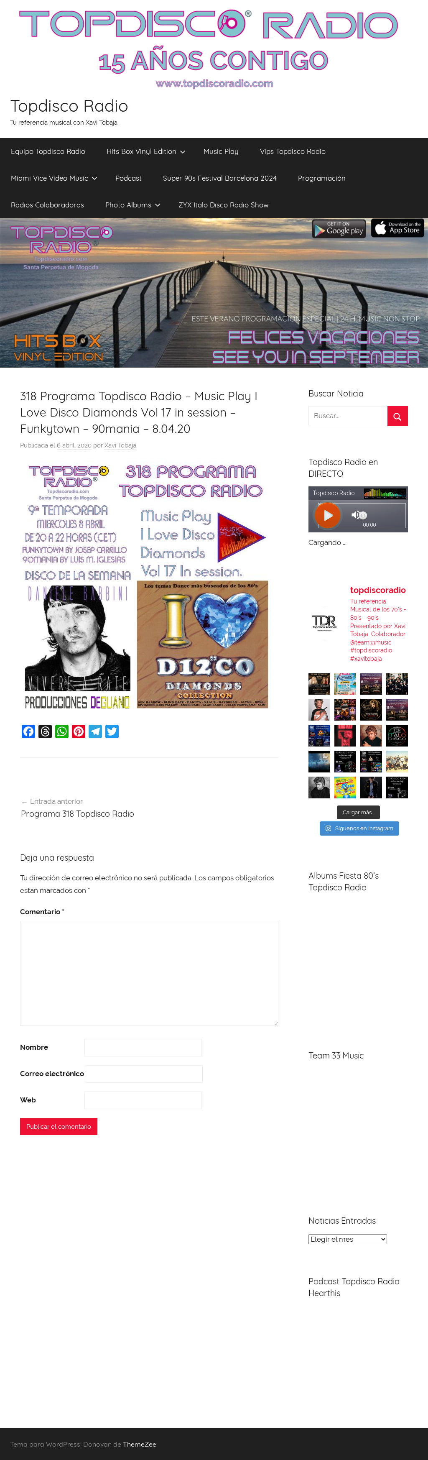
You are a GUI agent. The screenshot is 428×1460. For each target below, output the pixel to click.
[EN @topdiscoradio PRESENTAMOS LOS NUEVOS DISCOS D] (345, 761)
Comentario (42, 912)
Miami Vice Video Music (49, 178)
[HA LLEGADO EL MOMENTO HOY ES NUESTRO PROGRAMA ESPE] (397, 710)
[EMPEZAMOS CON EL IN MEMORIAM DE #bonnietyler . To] (371, 710)
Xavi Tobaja (120, 445)
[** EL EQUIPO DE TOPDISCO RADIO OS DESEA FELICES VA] (345, 684)
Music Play (221, 151)
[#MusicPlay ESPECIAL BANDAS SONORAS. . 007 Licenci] (345, 710)
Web (28, 1100)
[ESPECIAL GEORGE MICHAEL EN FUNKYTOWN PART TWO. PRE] (371, 736)
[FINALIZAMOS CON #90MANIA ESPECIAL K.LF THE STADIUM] (345, 736)
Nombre (34, 1047)
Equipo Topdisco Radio (48, 151)
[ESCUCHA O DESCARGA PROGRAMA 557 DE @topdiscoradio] (371, 761)
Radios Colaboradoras (47, 204)
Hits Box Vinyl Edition (141, 151)
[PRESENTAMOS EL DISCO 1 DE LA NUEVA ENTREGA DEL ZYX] (345, 787)
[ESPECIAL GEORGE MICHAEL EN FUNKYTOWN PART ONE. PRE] (319, 787)
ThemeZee (139, 1444)
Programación (322, 178)
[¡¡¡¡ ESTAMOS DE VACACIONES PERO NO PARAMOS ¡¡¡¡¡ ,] (319, 684)
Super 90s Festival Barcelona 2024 (220, 178)
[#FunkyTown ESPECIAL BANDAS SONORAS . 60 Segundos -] (319, 710)
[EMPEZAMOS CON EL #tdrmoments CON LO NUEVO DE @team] (319, 761)
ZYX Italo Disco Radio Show (223, 204)
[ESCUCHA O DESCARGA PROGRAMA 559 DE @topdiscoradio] (371, 684)
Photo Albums (128, 204)
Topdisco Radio (69, 105)
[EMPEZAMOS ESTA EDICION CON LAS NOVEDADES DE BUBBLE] (371, 787)
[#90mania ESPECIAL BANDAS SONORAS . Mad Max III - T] (397, 684)
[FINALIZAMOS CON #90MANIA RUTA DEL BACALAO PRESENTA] (397, 761)
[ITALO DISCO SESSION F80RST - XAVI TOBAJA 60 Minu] (397, 736)
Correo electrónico (52, 1073)
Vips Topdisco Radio (293, 151)
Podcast (128, 178)
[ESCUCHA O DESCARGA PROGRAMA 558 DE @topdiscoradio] (319, 736)
